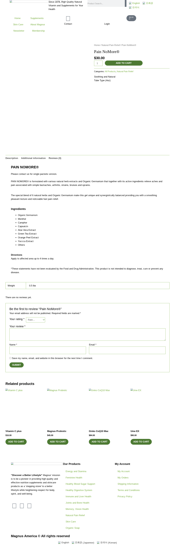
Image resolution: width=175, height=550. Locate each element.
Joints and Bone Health (77, 502)
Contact (68, 24)
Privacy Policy (125, 496)
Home (17, 18)
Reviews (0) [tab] (55, 158)
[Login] (107, 18)
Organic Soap (73, 528)
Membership (38, 31)
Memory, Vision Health (77, 509)
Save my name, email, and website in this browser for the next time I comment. (52, 358)
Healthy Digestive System (79, 490)
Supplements (37, 18)
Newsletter (18, 31)
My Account (124, 471)
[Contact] (68, 18)
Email (92, 344)
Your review (17, 326)
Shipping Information (128, 484)
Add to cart (124, 63)
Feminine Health (74, 477)
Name (13, 344)
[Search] (125, 3)
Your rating (16, 319)
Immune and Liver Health (78, 496)
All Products (110, 71)
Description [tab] (11, 158)
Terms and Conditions (129, 490)
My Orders (123, 477)
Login (107, 24)
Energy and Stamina (76, 471)
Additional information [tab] (33, 158)
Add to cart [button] (16, 441)
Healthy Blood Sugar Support (80, 484)
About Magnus (37, 24)
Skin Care (18, 24)
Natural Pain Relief (111, 45)
